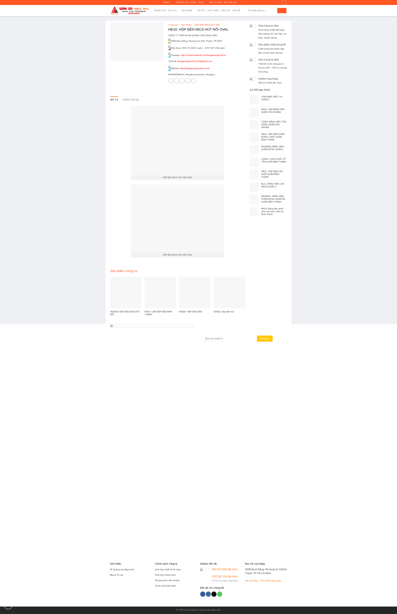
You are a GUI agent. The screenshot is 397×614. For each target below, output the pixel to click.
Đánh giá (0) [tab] (131, 99)
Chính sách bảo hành (165, 586)
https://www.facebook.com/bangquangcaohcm (203, 55)
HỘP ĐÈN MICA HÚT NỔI (207, 25)
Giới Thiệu (213, 10)
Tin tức (201, 10)
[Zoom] (114, 57)
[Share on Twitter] (176, 80)
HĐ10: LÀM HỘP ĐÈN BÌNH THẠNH (158, 313)
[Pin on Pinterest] (187, 80)
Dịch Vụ (172, 10)
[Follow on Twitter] (117, 2)
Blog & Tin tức (116, 575)
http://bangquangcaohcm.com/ (195, 68)
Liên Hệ (236, 10)
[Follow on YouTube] (123, 2)
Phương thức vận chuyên (167, 580)
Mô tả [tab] (114, 99)
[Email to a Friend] (182, 80)
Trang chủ (173, 25)
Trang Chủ (160, 10)
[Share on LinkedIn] (193, 80)
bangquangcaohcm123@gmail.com (196, 61)
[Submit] (282, 10)
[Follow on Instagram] (115, 2)
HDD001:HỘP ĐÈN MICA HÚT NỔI (125, 313)
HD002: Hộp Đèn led (224, 311)
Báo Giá (225, 10)
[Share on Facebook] (171, 80)
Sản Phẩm (186, 10)
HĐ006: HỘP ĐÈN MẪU (190, 311)
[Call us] (219, 594)
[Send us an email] (120, 2)
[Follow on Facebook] (112, 2)
